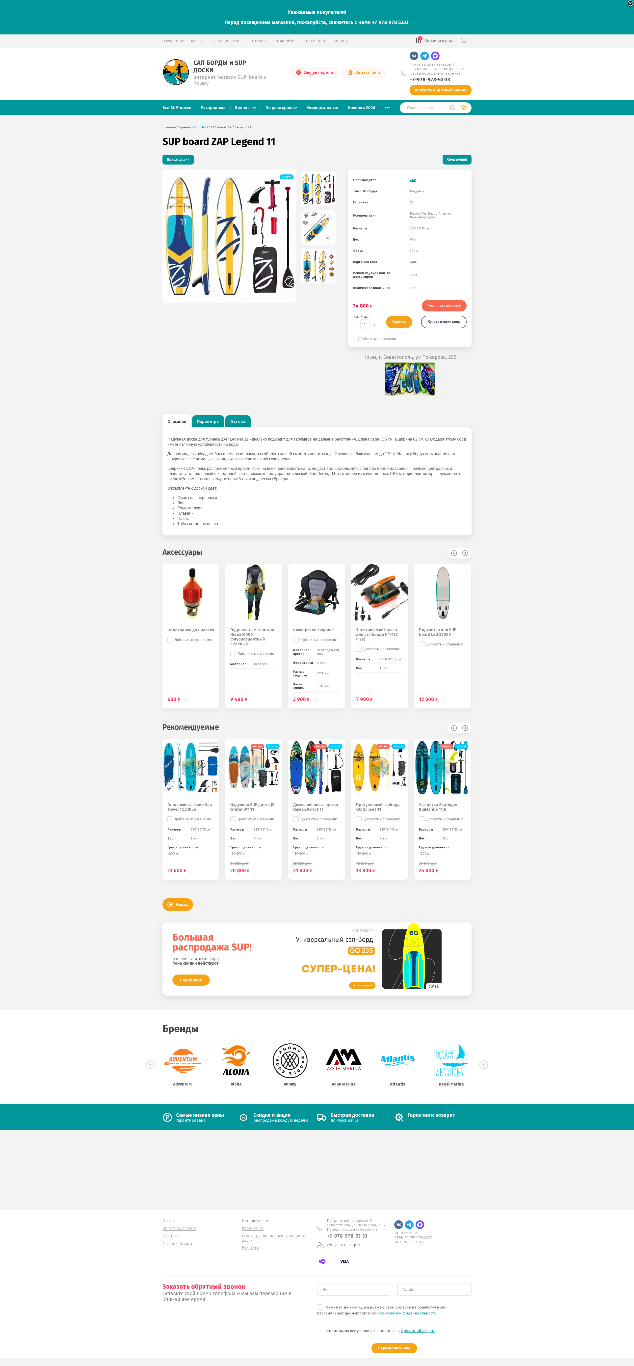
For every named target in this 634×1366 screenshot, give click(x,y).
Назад (182, 904)
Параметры (208, 421)
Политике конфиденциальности (407, 1313)
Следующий (457, 159)
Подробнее (191, 980)
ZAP (202, 127)
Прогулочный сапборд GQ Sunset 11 (378, 807)
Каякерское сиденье (313, 630)
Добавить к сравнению (379, 339)
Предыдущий (178, 159)
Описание (176, 421)
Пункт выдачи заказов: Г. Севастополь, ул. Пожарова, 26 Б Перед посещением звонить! (439, 69)
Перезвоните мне (394, 1348)
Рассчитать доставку (444, 306)
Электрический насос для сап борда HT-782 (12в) (377, 634)
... (387, 106)
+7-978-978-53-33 (430, 80)
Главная (169, 127)
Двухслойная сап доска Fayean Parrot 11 (315, 807)
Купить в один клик (444, 322)
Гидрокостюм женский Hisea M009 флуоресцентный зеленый (252, 636)
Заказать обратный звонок (441, 90)
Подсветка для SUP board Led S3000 (437, 632)
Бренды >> (187, 127)
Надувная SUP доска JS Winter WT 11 (252, 807)
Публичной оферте (418, 1331)
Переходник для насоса (190, 630)
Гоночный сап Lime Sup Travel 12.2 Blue (189, 807)
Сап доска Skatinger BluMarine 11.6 (438, 807)
